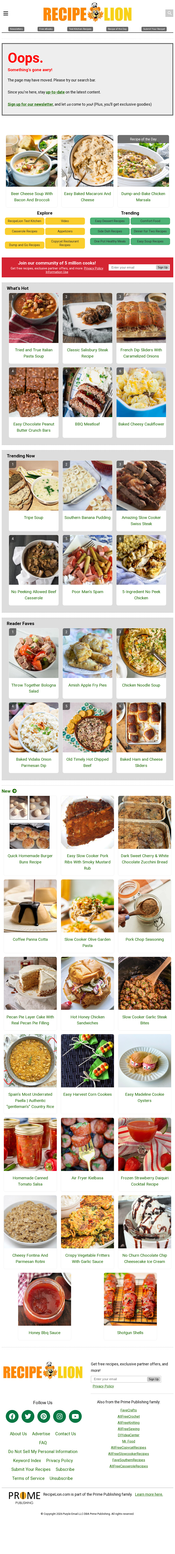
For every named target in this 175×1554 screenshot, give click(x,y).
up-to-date (55, 92)
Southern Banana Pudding (87, 517)
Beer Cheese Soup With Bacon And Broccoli (32, 196)
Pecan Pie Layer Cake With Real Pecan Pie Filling (30, 1020)
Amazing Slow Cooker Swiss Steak (141, 520)
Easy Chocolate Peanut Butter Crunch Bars (33, 427)
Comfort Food (150, 221)
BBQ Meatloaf (87, 424)
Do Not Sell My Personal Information (42, 1451)
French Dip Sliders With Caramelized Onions (141, 353)
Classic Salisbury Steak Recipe (87, 353)
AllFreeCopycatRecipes (128, 1448)
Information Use (57, 272)
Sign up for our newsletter (30, 104)
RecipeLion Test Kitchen (24, 221)
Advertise (41, 1433)
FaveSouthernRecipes (128, 1460)
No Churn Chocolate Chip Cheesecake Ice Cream (144, 1258)
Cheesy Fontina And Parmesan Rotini (30, 1258)
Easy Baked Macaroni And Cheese (87, 196)
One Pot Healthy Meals (110, 241)
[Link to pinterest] (43, 1416)
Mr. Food (128, 1441)
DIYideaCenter (128, 1435)
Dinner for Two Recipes (150, 231)
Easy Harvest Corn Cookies (87, 1094)
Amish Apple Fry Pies (87, 685)
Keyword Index (27, 1460)
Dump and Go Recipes (24, 245)
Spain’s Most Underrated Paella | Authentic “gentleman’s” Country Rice (30, 1100)
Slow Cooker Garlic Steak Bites (144, 1020)
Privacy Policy (93, 268)
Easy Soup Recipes (150, 241)
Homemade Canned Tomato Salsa (30, 1181)
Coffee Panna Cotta (30, 939)
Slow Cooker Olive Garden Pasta (87, 942)
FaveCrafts (128, 1410)
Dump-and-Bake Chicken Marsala (143, 196)
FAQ (43, 1442)
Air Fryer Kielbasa (87, 1177)
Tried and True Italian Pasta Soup (33, 353)
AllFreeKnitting (129, 1423)
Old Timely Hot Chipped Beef (87, 762)
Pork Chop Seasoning (144, 939)
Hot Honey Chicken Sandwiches (87, 1020)
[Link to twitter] (28, 1416)
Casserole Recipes (24, 231)
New (6, 791)
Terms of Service (28, 1478)
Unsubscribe (61, 1478)
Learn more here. (149, 1494)
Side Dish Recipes (110, 231)
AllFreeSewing (129, 1429)
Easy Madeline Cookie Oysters (144, 1097)
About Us (18, 1433)
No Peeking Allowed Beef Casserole (33, 594)
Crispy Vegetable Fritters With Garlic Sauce (87, 1258)
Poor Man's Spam (87, 591)
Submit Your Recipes (31, 1469)
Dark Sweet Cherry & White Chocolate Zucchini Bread (145, 858)
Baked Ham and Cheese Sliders (141, 762)
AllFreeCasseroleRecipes (128, 1466)
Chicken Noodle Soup (141, 685)
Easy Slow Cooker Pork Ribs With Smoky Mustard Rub (87, 862)
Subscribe (65, 1469)
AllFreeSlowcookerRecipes (128, 1454)
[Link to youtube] (75, 1416)
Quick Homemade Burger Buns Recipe (30, 858)
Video (65, 221)
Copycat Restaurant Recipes (65, 243)
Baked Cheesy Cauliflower (141, 424)
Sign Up (163, 267)
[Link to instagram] (59, 1416)
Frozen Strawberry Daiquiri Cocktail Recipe (145, 1181)
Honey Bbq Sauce (44, 1332)
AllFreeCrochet (129, 1416)
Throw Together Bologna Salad (33, 688)
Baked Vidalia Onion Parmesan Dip (33, 762)
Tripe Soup (33, 517)
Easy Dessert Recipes (110, 221)
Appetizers (65, 231)
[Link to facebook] (12, 1416)
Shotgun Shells (130, 1332)
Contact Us (65, 1433)
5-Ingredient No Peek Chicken (141, 594)
